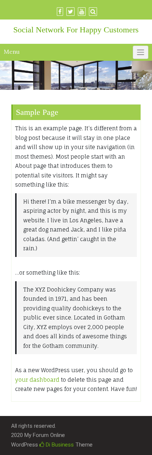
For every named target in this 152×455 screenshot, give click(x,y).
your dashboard (37, 379)
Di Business (59, 444)
